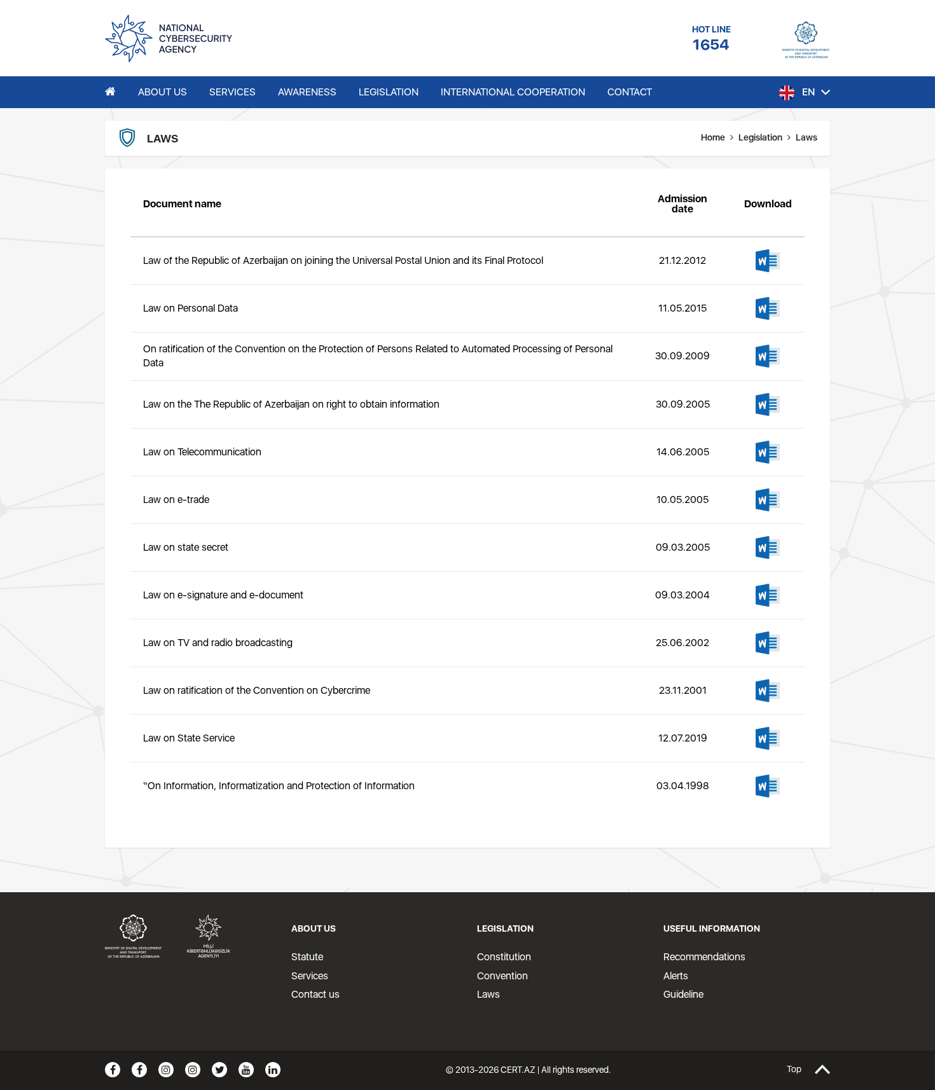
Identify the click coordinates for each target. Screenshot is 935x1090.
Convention (502, 976)
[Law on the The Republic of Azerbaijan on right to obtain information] (768, 404)
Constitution (504, 957)
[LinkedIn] (272, 1069)
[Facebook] (112, 1069)
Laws (488, 994)
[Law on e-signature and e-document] (768, 595)
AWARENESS (307, 92)
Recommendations (704, 957)
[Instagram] (166, 1069)
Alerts (675, 976)
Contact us (315, 994)
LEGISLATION (389, 92)
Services (309, 976)
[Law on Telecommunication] (768, 452)
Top (794, 1069)
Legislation (760, 137)
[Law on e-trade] (768, 499)
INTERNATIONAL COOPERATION (513, 92)
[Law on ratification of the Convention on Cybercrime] (768, 690)
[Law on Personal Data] (768, 308)
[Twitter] (219, 1069)
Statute (307, 957)
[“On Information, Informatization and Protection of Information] (768, 786)
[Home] (110, 92)
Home (713, 137)
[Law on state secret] (768, 547)
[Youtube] (246, 1069)
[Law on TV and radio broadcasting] (768, 642)
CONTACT (629, 92)
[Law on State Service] (768, 738)
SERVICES (232, 92)
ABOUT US (162, 92)
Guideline (683, 994)
